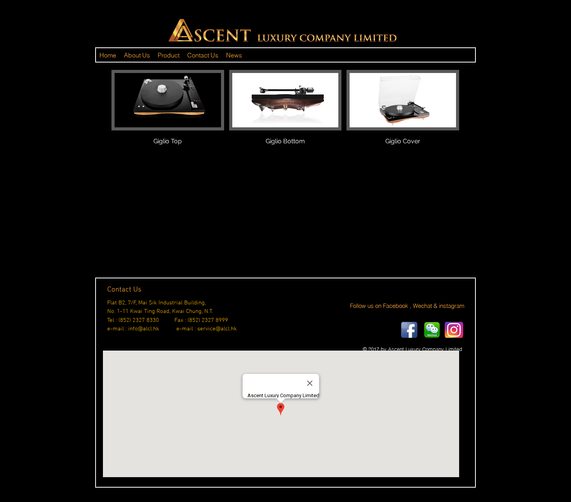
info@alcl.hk (143, 328)
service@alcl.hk (217, 328)
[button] (167, 116)
